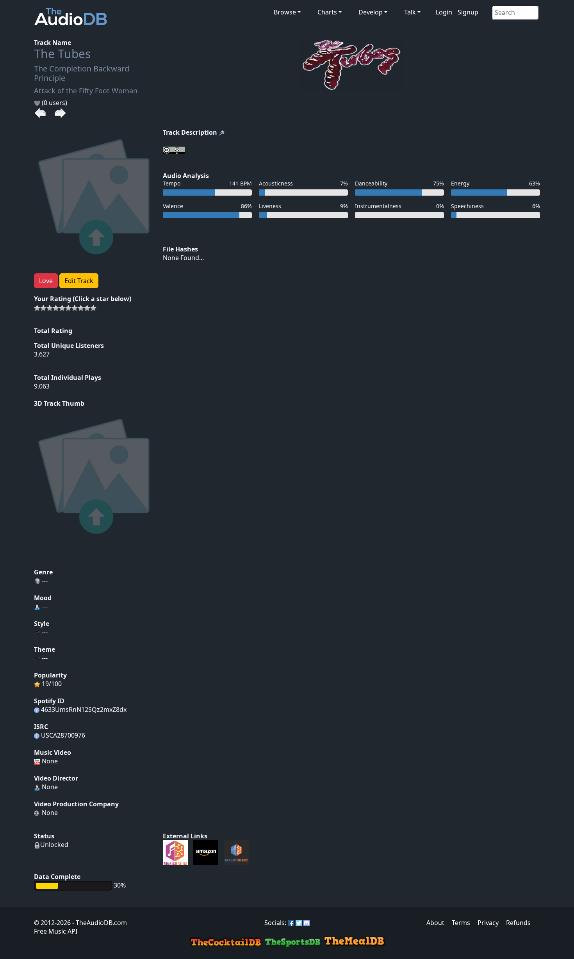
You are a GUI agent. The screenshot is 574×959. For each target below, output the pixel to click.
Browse (285, 12)
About (435, 922)
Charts (327, 12)
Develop (370, 12)
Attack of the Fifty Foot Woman (85, 90)
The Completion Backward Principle (81, 73)
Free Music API (55, 931)
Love (46, 280)
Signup (468, 12)
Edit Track (78, 280)
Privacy (488, 922)
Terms (461, 922)
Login (444, 12)
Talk (410, 12)
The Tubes (62, 54)
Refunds (518, 922)
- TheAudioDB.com (99, 922)
